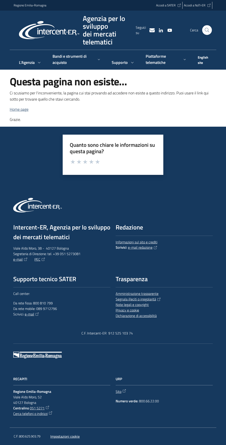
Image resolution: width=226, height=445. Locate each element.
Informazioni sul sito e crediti (136, 242)
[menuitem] (202, 61)
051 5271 (37, 408)
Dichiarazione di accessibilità (136, 315)
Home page (19, 109)
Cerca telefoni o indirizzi (30, 413)
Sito (118, 391)
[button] (207, 30)
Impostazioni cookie (65, 436)
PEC (37, 259)
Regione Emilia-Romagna (30, 5)
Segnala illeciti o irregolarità (136, 299)
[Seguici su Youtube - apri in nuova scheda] (168, 29)
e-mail (18, 259)
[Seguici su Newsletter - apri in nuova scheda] (150, 29)
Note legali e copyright (132, 304)
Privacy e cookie (127, 310)
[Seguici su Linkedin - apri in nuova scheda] (159, 29)
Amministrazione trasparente (137, 293)
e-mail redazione (140, 247)
